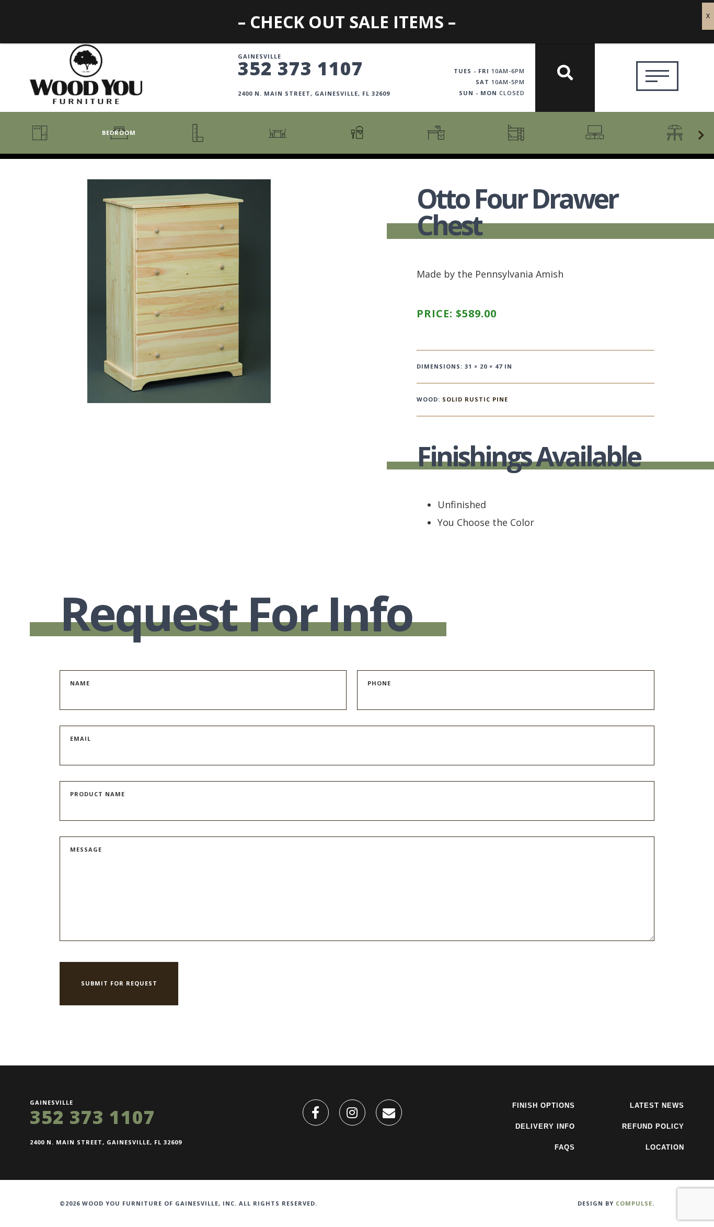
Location (665, 1147)
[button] (701, 135)
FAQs (565, 1147)
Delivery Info (545, 1126)
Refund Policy (653, 1126)
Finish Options (543, 1105)
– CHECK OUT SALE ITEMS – (347, 21)
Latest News (657, 1105)
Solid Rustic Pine (475, 399)
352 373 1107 (300, 68)
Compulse (634, 1203)
